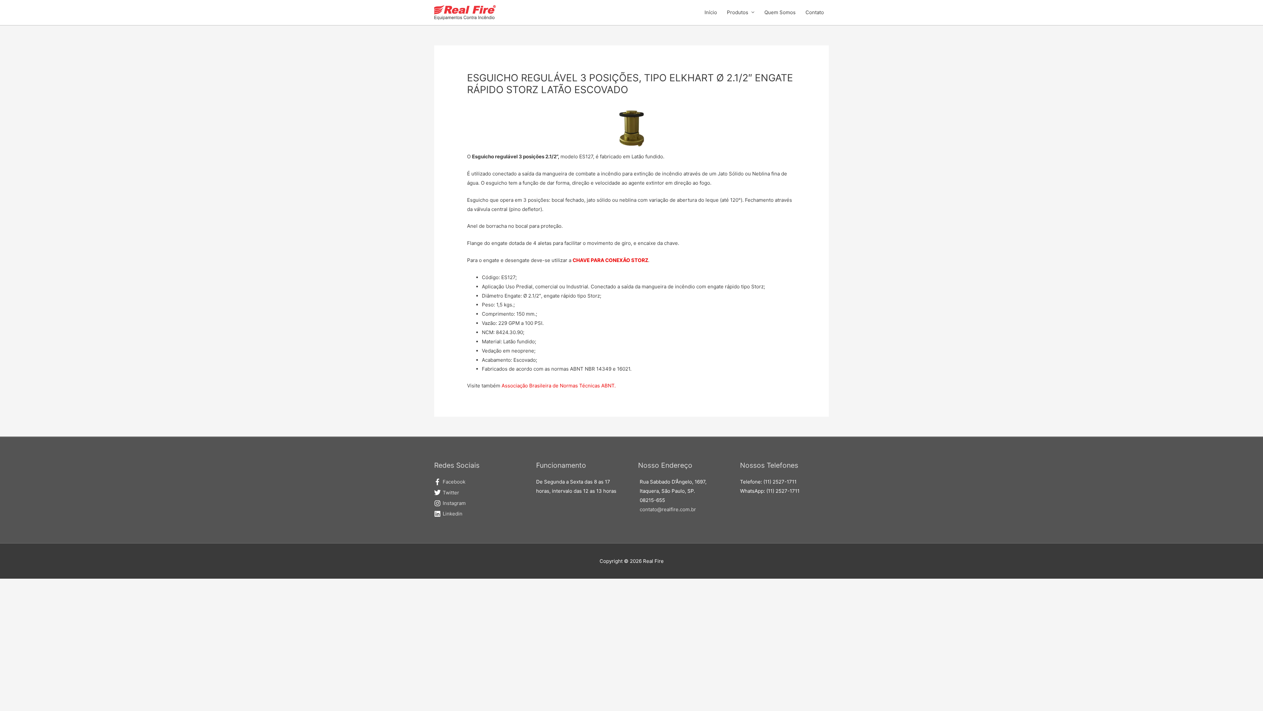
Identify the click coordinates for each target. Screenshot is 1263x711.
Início (711, 12)
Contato (814, 12)
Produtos (737, 12)
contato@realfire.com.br (668, 509)
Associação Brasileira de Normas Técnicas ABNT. (559, 385)
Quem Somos (780, 12)
